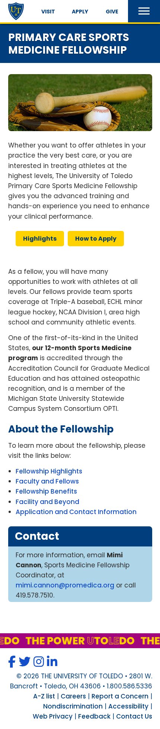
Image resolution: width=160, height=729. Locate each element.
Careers (73, 696)
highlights (40, 238)
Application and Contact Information (76, 511)
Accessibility (128, 706)
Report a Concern (120, 696)
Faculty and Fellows (47, 481)
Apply (80, 11)
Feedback (94, 716)
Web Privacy (53, 716)
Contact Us (134, 716)
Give (112, 11)
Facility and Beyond (47, 501)
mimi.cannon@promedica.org (65, 585)
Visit (48, 11)
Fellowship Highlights (49, 471)
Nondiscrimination (73, 706)
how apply (95, 238)
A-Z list (44, 696)
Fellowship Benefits (46, 491)
